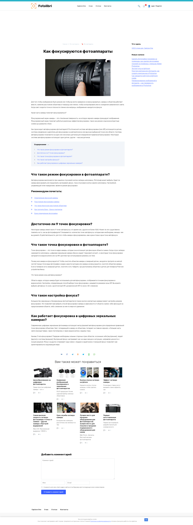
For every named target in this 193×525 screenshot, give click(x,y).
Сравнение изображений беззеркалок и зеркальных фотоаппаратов (63, 384)
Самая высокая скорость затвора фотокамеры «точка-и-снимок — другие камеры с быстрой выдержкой (42, 420)
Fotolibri (45, 6)
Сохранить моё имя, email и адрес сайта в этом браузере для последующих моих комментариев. (74, 487)
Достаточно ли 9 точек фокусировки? (51, 153)
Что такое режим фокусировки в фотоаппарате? (55, 150)
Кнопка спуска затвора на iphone (89, 381)
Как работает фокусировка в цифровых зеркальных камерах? (60, 163)
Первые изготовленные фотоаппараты (109, 417)
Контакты (107, 6)
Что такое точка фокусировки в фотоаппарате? (54, 156)
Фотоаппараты (88, 44)
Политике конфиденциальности (100, 521)
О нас (91, 6)
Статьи (98, 6)
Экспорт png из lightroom (141, 69)
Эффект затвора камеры (110, 381)
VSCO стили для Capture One (142, 48)
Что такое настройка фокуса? (48, 160)
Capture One (81, 6)
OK (146, 519)
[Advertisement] (96, 28)
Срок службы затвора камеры (66, 416)
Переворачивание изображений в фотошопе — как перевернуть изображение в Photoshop (144, 83)
